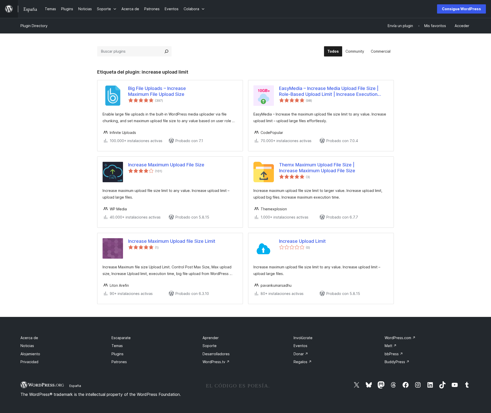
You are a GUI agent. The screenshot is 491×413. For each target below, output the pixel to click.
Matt (391, 345)
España (75, 386)
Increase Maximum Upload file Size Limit (171, 241)
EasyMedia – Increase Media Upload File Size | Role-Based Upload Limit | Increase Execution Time (328, 91)
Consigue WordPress (461, 9)
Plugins (117, 354)
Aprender (211, 338)
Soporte (210, 345)
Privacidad (29, 362)
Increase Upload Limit (302, 241)
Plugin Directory (34, 26)
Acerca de (29, 338)
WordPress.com (400, 338)
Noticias (27, 345)
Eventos (300, 345)
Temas (117, 345)
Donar (301, 354)
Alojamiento (30, 354)
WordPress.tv (216, 362)
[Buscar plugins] (166, 51)
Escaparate (121, 338)
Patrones (119, 362)
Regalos (303, 362)
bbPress (394, 354)
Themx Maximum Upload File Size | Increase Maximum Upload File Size (317, 167)
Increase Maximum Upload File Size (166, 164)
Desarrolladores (216, 354)
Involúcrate (303, 338)
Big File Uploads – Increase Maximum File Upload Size (157, 91)
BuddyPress (397, 362)
